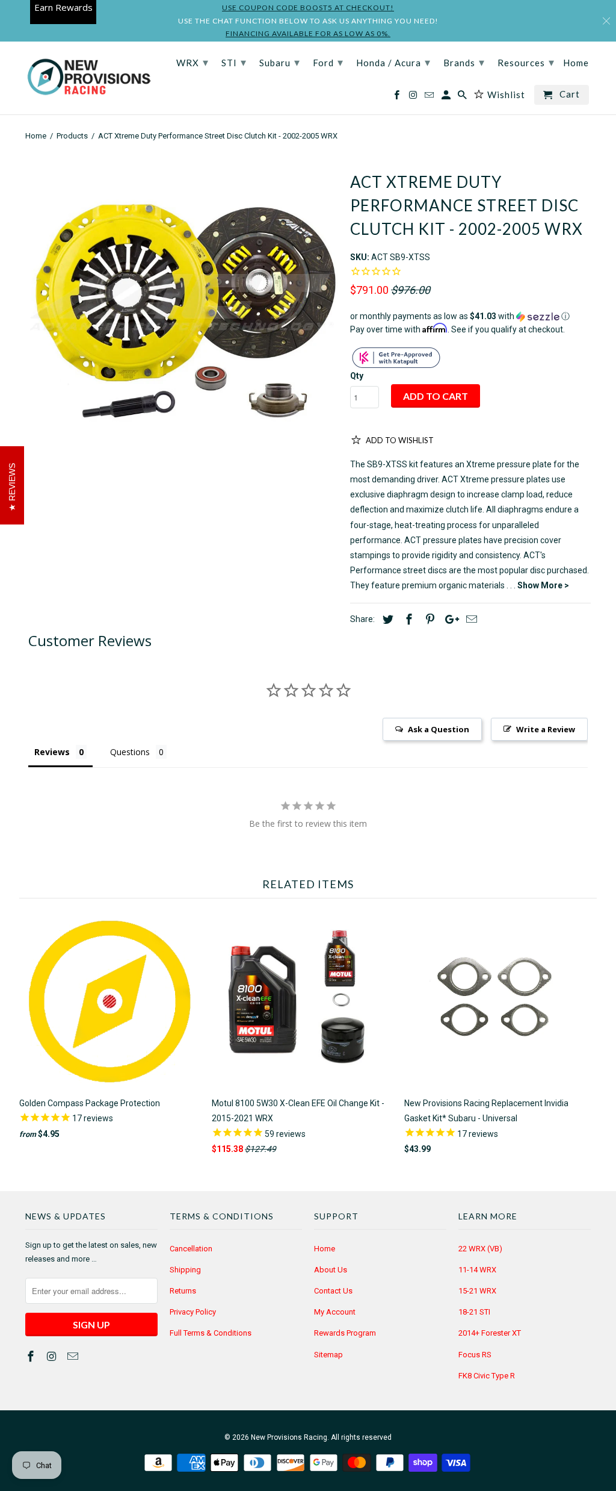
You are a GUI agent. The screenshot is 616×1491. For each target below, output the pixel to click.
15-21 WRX (477, 1290)
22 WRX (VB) (480, 1248)
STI (234, 62)
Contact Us (333, 1290)
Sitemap (328, 1354)
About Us (330, 1269)
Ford (328, 62)
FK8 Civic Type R (486, 1375)
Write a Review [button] (545, 729)
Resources (526, 62)
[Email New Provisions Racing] (74, 1356)
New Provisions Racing (289, 1437)
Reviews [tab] (52, 752)
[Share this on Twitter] (386, 619)
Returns (183, 1290)
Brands (464, 62)
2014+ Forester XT (489, 1332)
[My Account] (447, 97)
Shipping (185, 1269)
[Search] (463, 97)
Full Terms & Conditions (210, 1332)
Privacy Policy (193, 1311)
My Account (335, 1311)
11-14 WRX (477, 1269)
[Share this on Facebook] (407, 619)
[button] (470, 316)
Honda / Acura (393, 62)
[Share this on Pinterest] (428, 619)
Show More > (543, 585)
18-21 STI (474, 1311)
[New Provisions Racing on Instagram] (53, 1356)
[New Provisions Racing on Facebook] (31, 1356)
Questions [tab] (130, 752)
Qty (356, 376)
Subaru (279, 62)
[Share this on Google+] (448, 619)
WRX (192, 62)
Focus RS (474, 1354)
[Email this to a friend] (469, 619)
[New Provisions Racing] (88, 78)
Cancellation (191, 1248)
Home (324, 1248)
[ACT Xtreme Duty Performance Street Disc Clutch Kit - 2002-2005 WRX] (181, 315)
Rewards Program (345, 1332)
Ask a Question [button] (438, 729)
